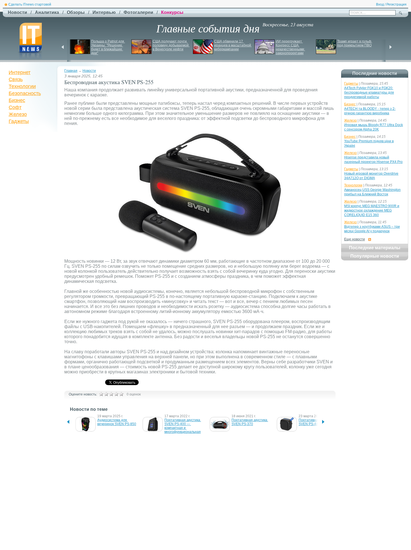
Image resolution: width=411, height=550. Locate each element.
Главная (70, 71)
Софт (15, 107)
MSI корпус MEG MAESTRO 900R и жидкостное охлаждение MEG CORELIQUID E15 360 (371, 210)
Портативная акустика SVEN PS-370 (250, 422)
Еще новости (354, 239)
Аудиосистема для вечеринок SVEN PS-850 (116, 422)
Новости (89, 71)
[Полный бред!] (101, 394)
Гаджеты (19, 121)
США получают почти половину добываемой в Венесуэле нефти (171, 45)
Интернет (19, 72)
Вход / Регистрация (391, 4)
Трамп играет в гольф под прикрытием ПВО (354, 43)
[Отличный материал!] (121, 394)
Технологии (22, 86)
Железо (18, 114)
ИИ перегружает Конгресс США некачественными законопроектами (290, 47)
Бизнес (17, 100)
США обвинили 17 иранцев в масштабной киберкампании (233, 45)
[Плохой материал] (106, 394)
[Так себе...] (111, 394)
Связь (16, 79)
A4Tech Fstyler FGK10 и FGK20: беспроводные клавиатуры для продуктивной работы (369, 92)
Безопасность (25, 93)
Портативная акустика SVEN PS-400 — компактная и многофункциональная (182, 426)
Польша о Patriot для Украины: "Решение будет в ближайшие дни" (108, 47)
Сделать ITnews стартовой (29, 4)
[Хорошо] (116, 394)
